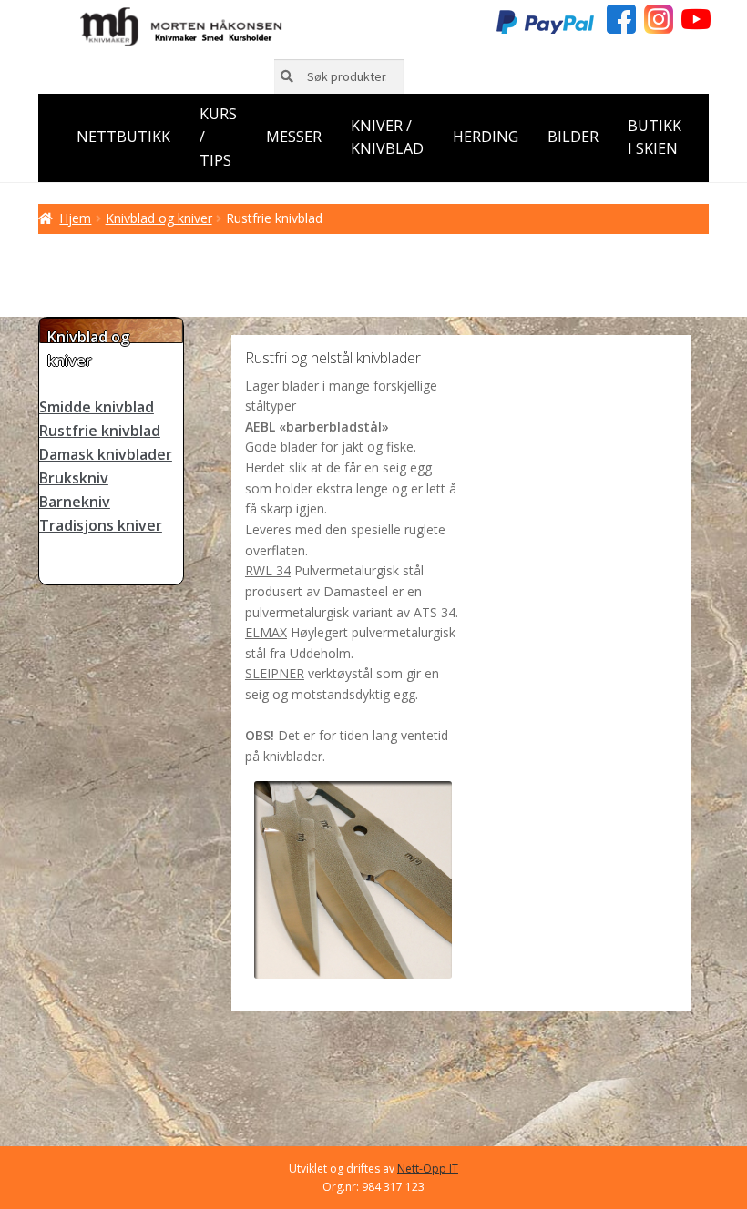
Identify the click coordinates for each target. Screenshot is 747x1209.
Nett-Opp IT (427, 1168)
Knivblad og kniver (159, 218)
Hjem (75, 218)
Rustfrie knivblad (99, 431)
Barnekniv (74, 502)
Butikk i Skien (654, 137)
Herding (485, 137)
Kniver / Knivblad (387, 137)
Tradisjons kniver (100, 525)
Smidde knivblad (96, 407)
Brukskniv (73, 478)
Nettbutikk (123, 137)
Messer (294, 137)
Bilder (573, 137)
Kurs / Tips (218, 137)
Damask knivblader (105, 454)
